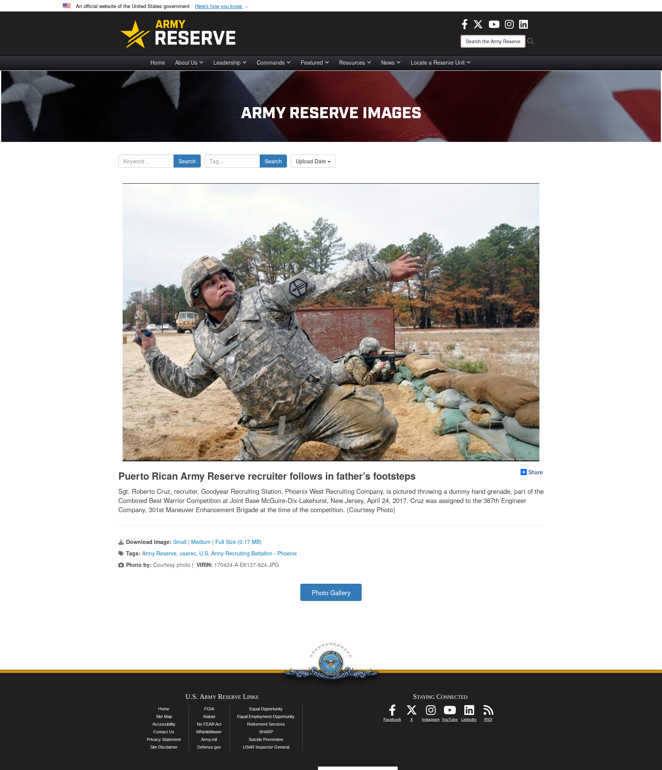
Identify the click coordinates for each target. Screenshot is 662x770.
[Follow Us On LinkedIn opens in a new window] (468, 712)
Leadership (227, 62)
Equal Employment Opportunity (266, 716)
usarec (188, 553)
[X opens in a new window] (478, 23)
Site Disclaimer (164, 747)
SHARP (266, 731)
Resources (352, 62)
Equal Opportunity (266, 709)
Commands (271, 62)
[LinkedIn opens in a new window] (523, 23)
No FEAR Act (209, 724)
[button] (222, 6)
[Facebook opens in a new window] (465, 23)
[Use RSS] (488, 712)
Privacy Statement (164, 739)
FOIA (209, 709)
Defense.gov (209, 747)
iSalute (209, 716)
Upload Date (312, 161)
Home (158, 62)
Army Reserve (159, 553)
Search (187, 161)
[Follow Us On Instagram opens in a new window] (430, 712)
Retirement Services (266, 724)
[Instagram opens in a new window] (509, 23)
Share (535, 472)
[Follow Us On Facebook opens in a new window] (392, 712)
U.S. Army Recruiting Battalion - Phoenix (248, 553)
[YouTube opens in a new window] (494, 23)
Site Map (164, 716)
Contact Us (163, 731)
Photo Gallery (331, 592)
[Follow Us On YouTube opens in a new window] (449, 712)
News (388, 62)
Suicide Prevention (266, 739)
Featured (312, 62)
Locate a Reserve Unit (438, 62)
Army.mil (209, 739)
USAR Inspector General (266, 747)
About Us (186, 62)
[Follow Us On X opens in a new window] (411, 712)
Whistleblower (209, 731)
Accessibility (163, 724)
